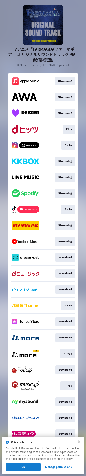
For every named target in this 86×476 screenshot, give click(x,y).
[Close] (79, 441)
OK (23, 467)
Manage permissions (58, 467)
